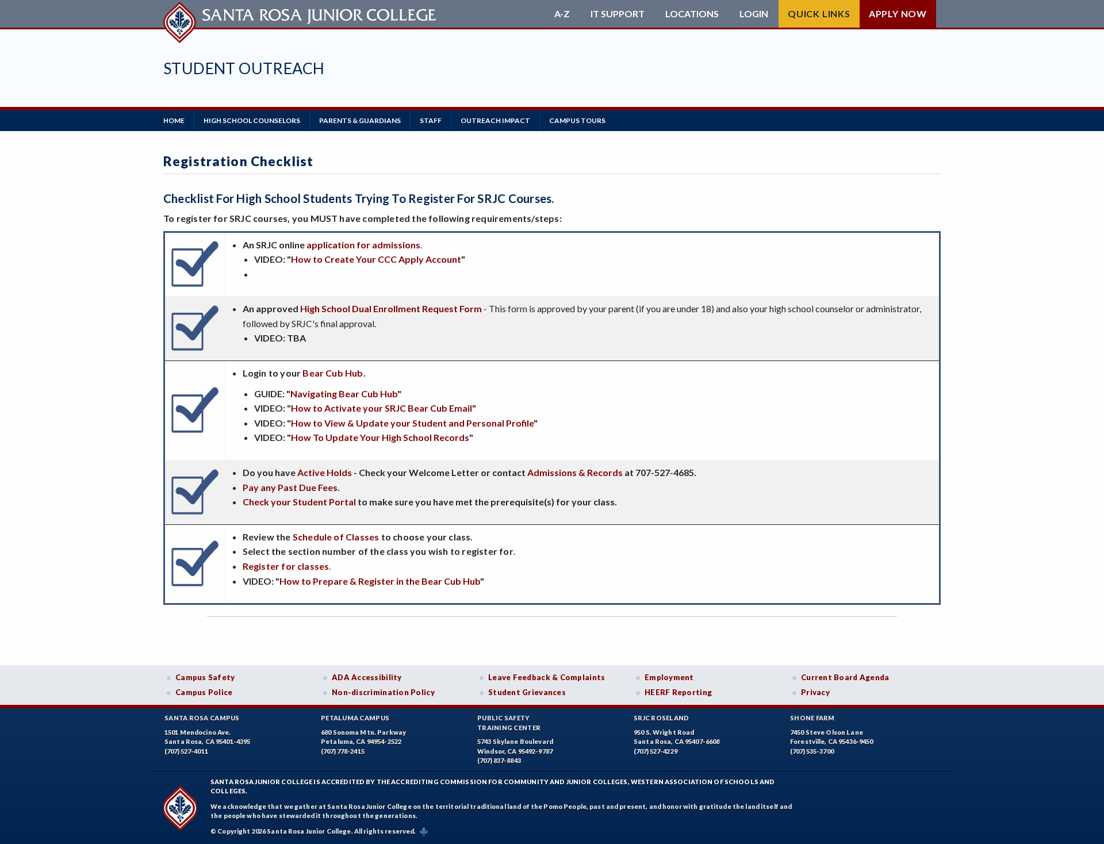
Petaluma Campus (355, 718)
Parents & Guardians (360, 120)
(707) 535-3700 (812, 751)
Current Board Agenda (845, 677)
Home (174, 120)
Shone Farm (812, 718)
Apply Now (898, 13)
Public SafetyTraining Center (508, 722)
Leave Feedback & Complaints (546, 677)
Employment (669, 677)
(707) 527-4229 (655, 751)
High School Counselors (252, 120)
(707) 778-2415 (343, 751)
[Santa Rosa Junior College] (301, 14)
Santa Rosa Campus (202, 718)
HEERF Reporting (678, 692)
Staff (431, 120)
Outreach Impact (495, 120)
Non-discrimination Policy (383, 692)
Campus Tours (577, 120)
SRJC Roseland (661, 718)
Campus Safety (205, 677)
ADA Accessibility (367, 677)
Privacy (815, 692)
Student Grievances (527, 692)
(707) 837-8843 (499, 760)
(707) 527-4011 (186, 751)
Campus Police (204, 692)
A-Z (562, 13)
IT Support (618, 13)
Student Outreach (243, 68)
